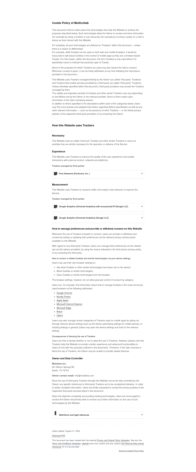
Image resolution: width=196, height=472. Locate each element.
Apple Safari (62, 300)
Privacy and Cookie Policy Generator (113, 440)
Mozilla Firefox (64, 296)
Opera (60, 315)
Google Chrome (64, 292)
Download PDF (58, 435)
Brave (59, 311)
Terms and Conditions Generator (66, 443)
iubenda (85, 443)
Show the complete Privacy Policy (131, 451)
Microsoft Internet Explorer (69, 304)
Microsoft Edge (64, 307)
